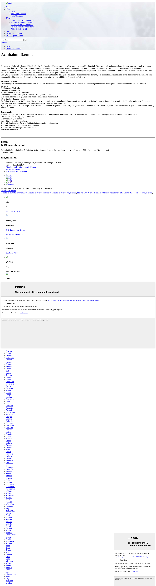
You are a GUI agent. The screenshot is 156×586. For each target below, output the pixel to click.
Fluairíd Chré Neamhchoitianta (89, 193)
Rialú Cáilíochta (17, 16)
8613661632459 (16, 171)
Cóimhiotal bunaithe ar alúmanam (14, 193)
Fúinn (8, 9)
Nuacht (8, 31)
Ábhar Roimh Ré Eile (19, 29)
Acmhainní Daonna (18, 14)
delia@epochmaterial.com (21, 167)
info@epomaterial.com (14, 169)
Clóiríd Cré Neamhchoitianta (22, 25)
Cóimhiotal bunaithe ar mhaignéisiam (138, 193)
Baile (8, 7)
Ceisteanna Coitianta (14, 33)
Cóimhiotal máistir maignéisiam (64, 193)
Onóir (13, 11)
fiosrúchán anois (7, 152)
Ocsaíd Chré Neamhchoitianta (22, 20)
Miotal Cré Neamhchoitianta (22, 22)
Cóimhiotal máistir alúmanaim (39, 193)
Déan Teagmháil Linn (14, 36)
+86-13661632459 (13, 211)
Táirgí (8, 18)
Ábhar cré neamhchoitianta (112, 193)
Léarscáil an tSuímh (8, 191)
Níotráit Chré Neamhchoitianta (22, 27)
